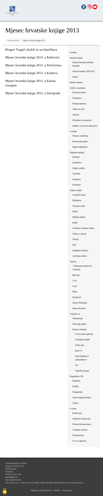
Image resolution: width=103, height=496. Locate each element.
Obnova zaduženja (80, 136)
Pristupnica (77, 98)
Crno (74, 280)
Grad (74, 286)
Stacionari (76, 297)
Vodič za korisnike (77, 88)
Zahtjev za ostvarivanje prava (84, 126)
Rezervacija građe (80, 141)
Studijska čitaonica (80, 250)
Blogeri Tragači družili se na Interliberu (31, 49)
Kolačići (57, 490)
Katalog (74, 53)
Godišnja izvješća (79, 430)
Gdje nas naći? (78, 109)
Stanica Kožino (78, 308)
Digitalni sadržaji (77, 152)
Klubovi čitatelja (79, 329)
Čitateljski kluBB (82, 339)
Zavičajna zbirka (79, 256)
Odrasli (75, 239)
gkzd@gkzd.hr (12, 477)
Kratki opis (77, 413)
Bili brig (75, 275)
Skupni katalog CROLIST (84, 71)
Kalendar (76, 381)
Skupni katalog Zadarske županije (82, 64)
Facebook (77, 185)
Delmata (77, 157)
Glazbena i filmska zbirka (83, 228)
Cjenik (75, 403)
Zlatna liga (79, 345)
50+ (76, 365)
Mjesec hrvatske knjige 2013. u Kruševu (31, 73)
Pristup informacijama (81, 424)
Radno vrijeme (76, 82)
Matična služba (78, 217)
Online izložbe (78, 168)
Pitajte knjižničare (80, 147)
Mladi (74, 223)
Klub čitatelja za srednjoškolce (82, 358)
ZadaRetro (76, 162)
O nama (73, 408)
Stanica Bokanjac (79, 303)
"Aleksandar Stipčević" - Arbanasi (82, 268)
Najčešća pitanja (82, 371)
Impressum (67, 490)
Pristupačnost (78, 435)
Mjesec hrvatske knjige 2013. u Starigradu (32, 93)
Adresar (75, 115)
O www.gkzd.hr (79, 441)
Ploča (74, 291)
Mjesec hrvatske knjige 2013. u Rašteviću (32, 57)
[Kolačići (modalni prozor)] (4, 491)
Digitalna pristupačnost (41, 490)
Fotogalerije (77, 392)
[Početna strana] (13, 9)
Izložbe (75, 386)
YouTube (77, 174)
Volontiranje (77, 318)
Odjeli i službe (76, 190)
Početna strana (13, 40)
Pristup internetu (79, 103)
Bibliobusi (76, 200)
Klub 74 (78, 351)
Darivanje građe (79, 324)
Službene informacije (81, 419)
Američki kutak (79, 195)
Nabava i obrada (79, 234)
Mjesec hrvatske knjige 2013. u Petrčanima (33, 65)
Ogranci (73, 261)
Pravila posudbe (79, 92)
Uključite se (75, 314)
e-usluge (73, 131)
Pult (74, 245)
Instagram (77, 179)
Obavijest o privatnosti (81, 120)
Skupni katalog (76, 58)
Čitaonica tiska (78, 206)
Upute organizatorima (81, 397)
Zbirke (76, 77)
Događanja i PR (76, 376)
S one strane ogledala (84, 334)
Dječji (75, 211)
